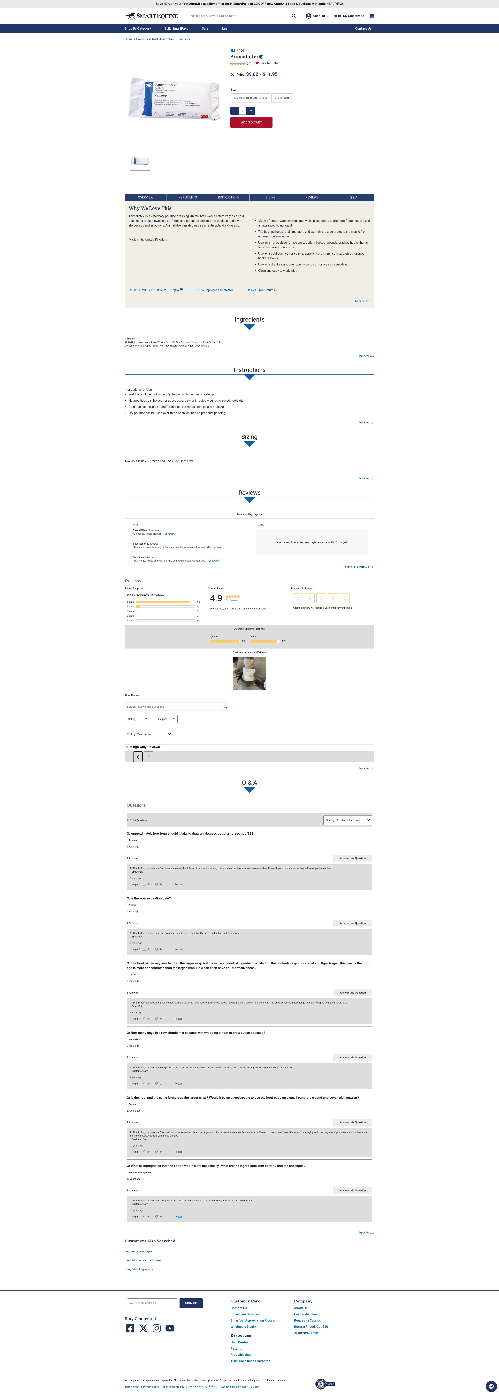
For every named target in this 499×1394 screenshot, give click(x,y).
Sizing (270, 197)
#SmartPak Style (306, 1333)
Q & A (353, 197)
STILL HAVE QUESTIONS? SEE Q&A (155, 290)
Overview (145, 197)
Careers (255, 1386)
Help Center (239, 1342)
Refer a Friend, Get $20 (311, 1327)
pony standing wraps (139, 1269)
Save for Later (269, 63)
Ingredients (187, 197)
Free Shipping (241, 1355)
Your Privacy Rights (173, 1386)
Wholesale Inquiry (244, 1327)
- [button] (234, 111)
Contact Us (239, 1308)
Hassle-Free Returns (261, 290)
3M (232, 50)
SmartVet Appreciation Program (254, 1320)
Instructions (229, 197)
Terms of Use (132, 1386)
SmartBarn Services (245, 1314)
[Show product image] (174, 98)
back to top (362, 301)
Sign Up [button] (191, 1303)
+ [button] (251, 111)
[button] (293, 16)
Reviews (312, 197)
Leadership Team (306, 1314)
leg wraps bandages (138, 1251)
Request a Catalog (307, 1320)
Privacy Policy (151, 1386)
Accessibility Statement (234, 1386)
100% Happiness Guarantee (215, 290)
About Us (301, 1308)
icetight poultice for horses (143, 1260)
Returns (236, 1348)
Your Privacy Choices (204, 1386)
